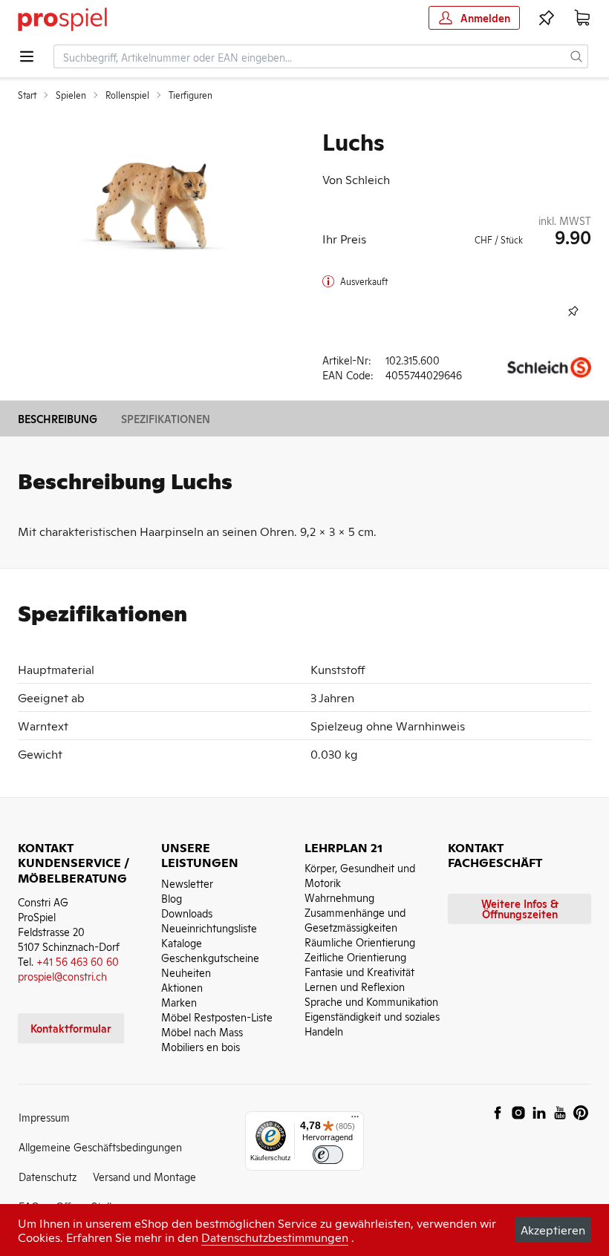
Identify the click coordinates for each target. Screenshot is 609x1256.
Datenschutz (47, 1176)
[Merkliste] (546, 18)
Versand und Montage (144, 1176)
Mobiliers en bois (200, 1046)
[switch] (328, 1154)
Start (27, 95)
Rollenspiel (127, 95)
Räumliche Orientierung (359, 942)
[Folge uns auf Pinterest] (580, 1112)
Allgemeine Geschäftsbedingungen (100, 1146)
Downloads (186, 913)
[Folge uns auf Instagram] (518, 1112)
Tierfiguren (190, 95)
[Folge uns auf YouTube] (560, 1112)
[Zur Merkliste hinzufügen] (573, 311)
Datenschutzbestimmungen (274, 1237)
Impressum (44, 1117)
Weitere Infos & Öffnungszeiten (519, 908)
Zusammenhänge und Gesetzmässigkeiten (355, 919)
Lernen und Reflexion (354, 986)
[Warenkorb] (582, 18)
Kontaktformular (70, 1028)
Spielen (71, 95)
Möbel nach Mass (202, 1031)
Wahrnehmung (339, 897)
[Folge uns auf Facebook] (497, 1112)
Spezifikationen (165, 418)
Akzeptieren (553, 1229)
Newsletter (187, 883)
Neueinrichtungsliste (209, 927)
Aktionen (182, 987)
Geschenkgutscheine (210, 957)
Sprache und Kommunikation (371, 1001)
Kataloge (181, 942)
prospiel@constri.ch (62, 976)
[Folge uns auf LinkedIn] (539, 1112)
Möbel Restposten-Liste (217, 1017)
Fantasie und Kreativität (359, 971)
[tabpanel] (152, 203)
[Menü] (355, 1120)
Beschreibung (57, 418)
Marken (179, 1002)
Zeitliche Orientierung (355, 956)
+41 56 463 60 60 (77, 961)
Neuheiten (186, 972)
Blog (171, 898)
